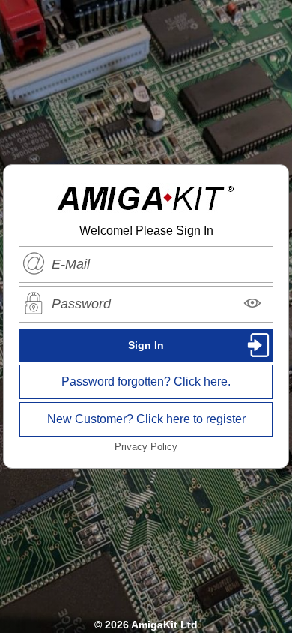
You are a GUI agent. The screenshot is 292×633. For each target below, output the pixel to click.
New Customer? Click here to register (146, 418)
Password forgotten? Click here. (146, 381)
